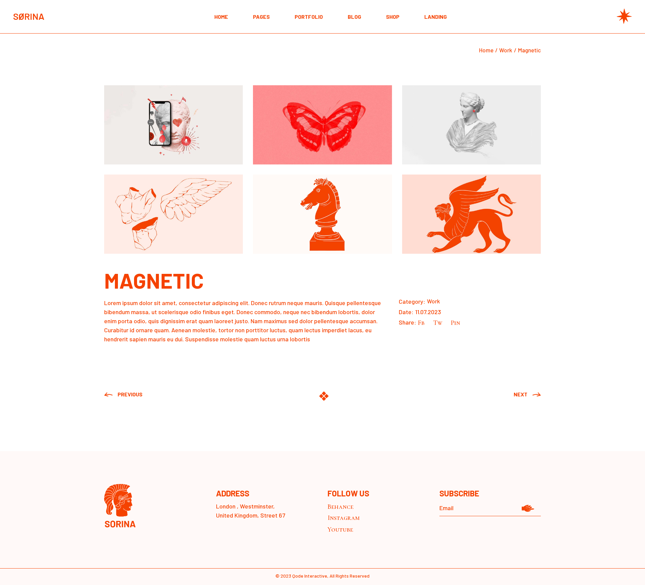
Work (433, 301)
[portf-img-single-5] (322, 214)
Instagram (344, 518)
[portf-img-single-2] (322, 124)
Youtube (340, 530)
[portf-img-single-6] (471, 214)
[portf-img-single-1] (173, 124)
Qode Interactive (309, 576)
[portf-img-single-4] (173, 214)
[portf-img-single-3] (471, 124)
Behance (340, 507)
